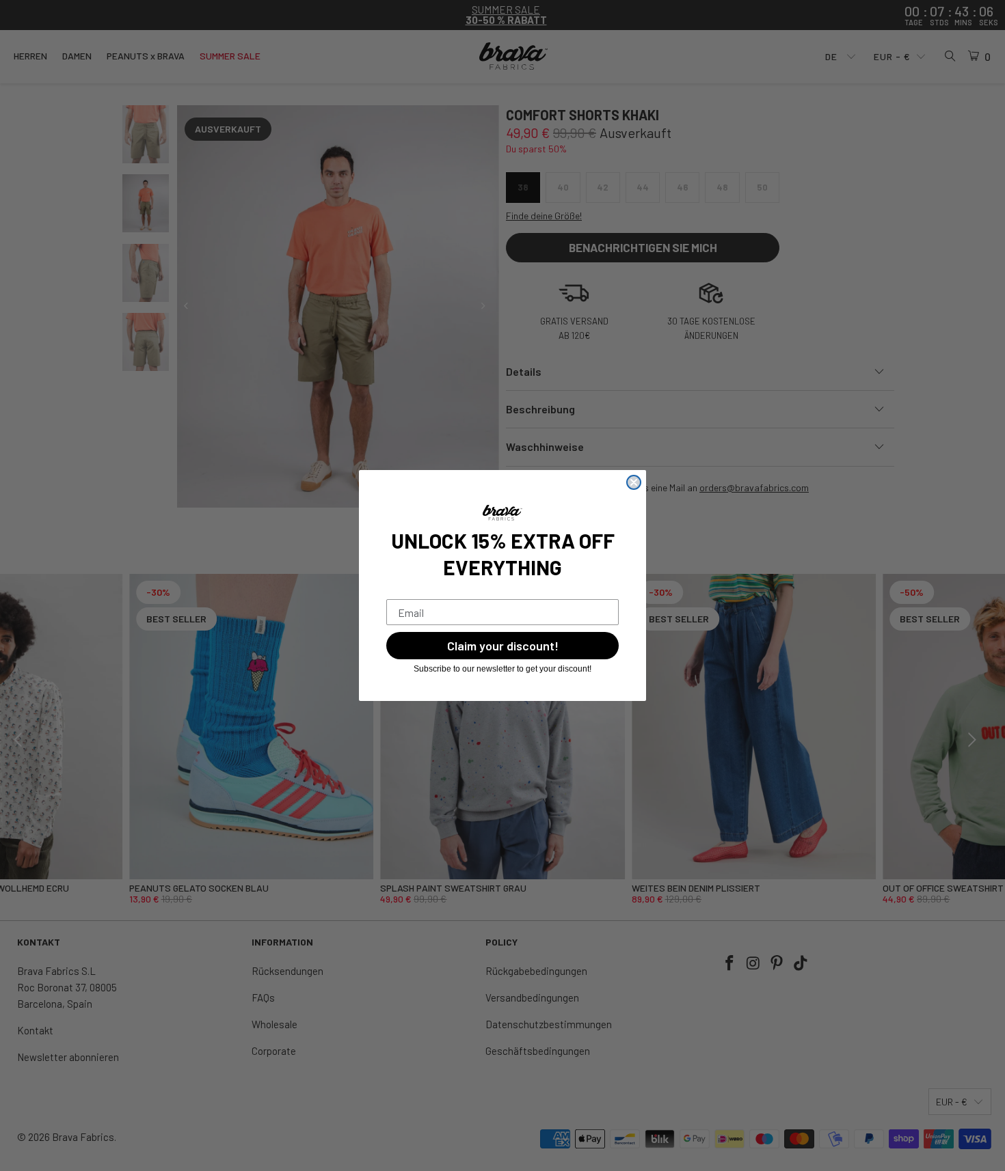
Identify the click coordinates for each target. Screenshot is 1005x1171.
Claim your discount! (503, 645)
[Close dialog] (634, 482)
